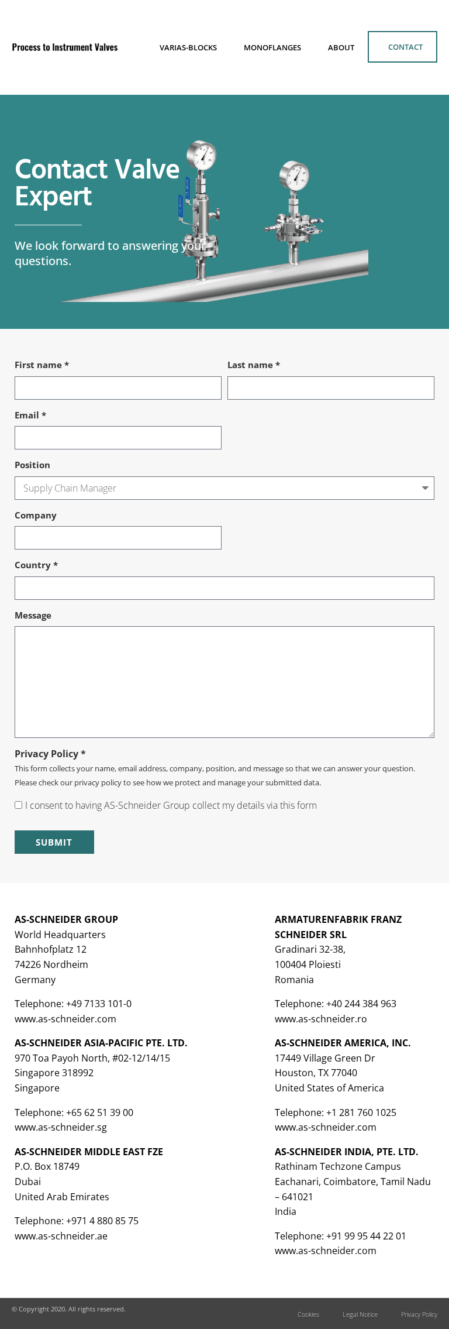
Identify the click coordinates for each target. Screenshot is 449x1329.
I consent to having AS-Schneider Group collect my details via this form (171, 805)
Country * (36, 565)
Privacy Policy (419, 1314)
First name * (42, 364)
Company (36, 515)
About (341, 47)
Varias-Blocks (188, 47)
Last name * (253, 364)
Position (32, 465)
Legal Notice (360, 1314)
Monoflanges (272, 47)
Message (33, 615)
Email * (30, 415)
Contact (405, 47)
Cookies (308, 1314)
